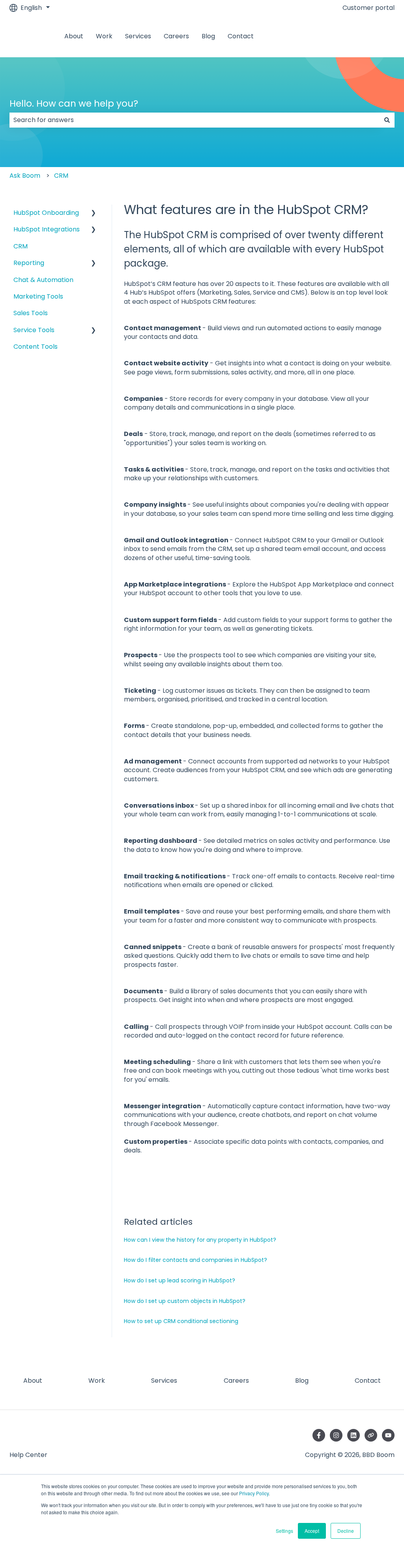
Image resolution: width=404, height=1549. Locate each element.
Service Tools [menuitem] (33, 330)
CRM (61, 175)
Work (104, 36)
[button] (93, 213)
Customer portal (368, 8)
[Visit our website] (371, 1435)
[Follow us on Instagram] (336, 1435)
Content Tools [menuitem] (35, 346)
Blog (208, 36)
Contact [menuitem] (368, 1380)
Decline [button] (345, 1530)
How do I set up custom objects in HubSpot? (184, 1301)
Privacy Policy (254, 1493)
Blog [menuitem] (302, 1380)
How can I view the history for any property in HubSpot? (200, 1240)
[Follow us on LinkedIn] (353, 1435)
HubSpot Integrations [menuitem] (46, 229)
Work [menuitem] (96, 1380)
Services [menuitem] (164, 1380)
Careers (176, 36)
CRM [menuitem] (20, 246)
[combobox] (194, 120)
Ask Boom (24, 175)
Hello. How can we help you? (73, 103)
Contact (241, 36)
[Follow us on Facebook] (318, 1435)
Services (138, 36)
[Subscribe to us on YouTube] (388, 1435)
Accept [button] (312, 1530)
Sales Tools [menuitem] (30, 313)
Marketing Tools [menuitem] (38, 296)
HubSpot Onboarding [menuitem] (46, 212)
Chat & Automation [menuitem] (43, 279)
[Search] (387, 120)
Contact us (369, 36)
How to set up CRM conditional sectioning (181, 1321)
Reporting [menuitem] (28, 262)
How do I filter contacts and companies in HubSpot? (195, 1260)
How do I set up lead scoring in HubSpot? (179, 1280)
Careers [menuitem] (236, 1380)
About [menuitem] (32, 1380)
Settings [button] (284, 1530)
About (73, 36)
